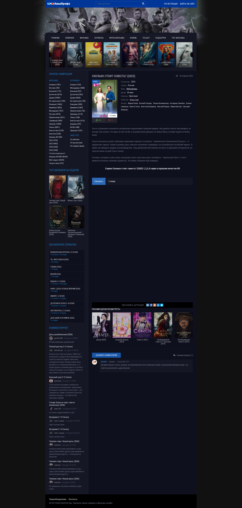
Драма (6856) (75, 98)
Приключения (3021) (57, 117)
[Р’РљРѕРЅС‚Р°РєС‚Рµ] (147, 305)
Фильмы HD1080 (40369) (58, 157)
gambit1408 (58, 338)
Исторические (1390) (57, 101)
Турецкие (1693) (76, 130)
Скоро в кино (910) (56, 163)
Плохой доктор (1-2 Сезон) (61, 346)
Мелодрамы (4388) (77, 88)
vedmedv (57, 445)
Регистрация (171, 4)
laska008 (104, 362)
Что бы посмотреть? (57, 153)
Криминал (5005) (55, 107)
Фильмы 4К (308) (55, 137)
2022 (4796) (53, 140)
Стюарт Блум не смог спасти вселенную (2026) (62, 403)
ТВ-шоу (146, 38)
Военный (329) (75, 91)
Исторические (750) (77, 101)
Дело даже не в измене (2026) (62, 318)
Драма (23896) (54, 98)
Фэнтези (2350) (55, 134)
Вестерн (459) (54, 88)
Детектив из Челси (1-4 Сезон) (62, 303)
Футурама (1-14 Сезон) (59, 417)
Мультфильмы (116, 38)
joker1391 (57, 409)
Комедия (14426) (55, 104)
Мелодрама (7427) (56, 111)
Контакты (73, 499)
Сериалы (99, 38)
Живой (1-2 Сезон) (57, 296)
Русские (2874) (54, 114)
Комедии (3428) (76, 104)
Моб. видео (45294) (56, 160)
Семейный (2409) (55, 121)
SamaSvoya (58, 350)
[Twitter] (161, 305)
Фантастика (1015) (77, 121)
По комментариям (77, 146)
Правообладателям (57, 499)
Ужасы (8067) (54, 127)
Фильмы (84, 38)
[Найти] (143, 3)
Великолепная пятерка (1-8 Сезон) (64, 252)
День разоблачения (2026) (61, 334)
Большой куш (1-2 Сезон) (60, 377)
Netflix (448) (74, 127)
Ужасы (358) (75, 117)
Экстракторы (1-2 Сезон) (60, 311)
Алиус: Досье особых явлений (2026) (65, 289)
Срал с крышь (59, 421)
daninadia (57, 381)
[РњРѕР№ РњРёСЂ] (158, 305)
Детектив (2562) (76, 94)
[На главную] (59, 4)
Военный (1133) (55, 91)
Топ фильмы (178, 38)
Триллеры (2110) (76, 114)
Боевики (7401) (55, 85)
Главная (55, 38)
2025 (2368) (53, 150)
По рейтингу (74, 139)
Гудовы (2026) (55, 267)
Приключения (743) (77, 111)
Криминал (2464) (76, 107)
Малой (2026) (55, 274)
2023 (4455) (53, 143)
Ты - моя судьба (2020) (59, 259)
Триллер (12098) (55, 124)
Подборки (160, 38)
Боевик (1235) (75, 85)
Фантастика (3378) (56, 130)
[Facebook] (151, 305)
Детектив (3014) (55, 94)
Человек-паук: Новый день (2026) (64, 441)
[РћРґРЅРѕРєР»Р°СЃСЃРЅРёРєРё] (154, 305)
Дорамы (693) (75, 124)
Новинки (69, 38)
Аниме (133, 38)
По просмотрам (76, 143)
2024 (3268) (53, 147)
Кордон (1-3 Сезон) (57, 281)
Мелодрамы (132, 89)
